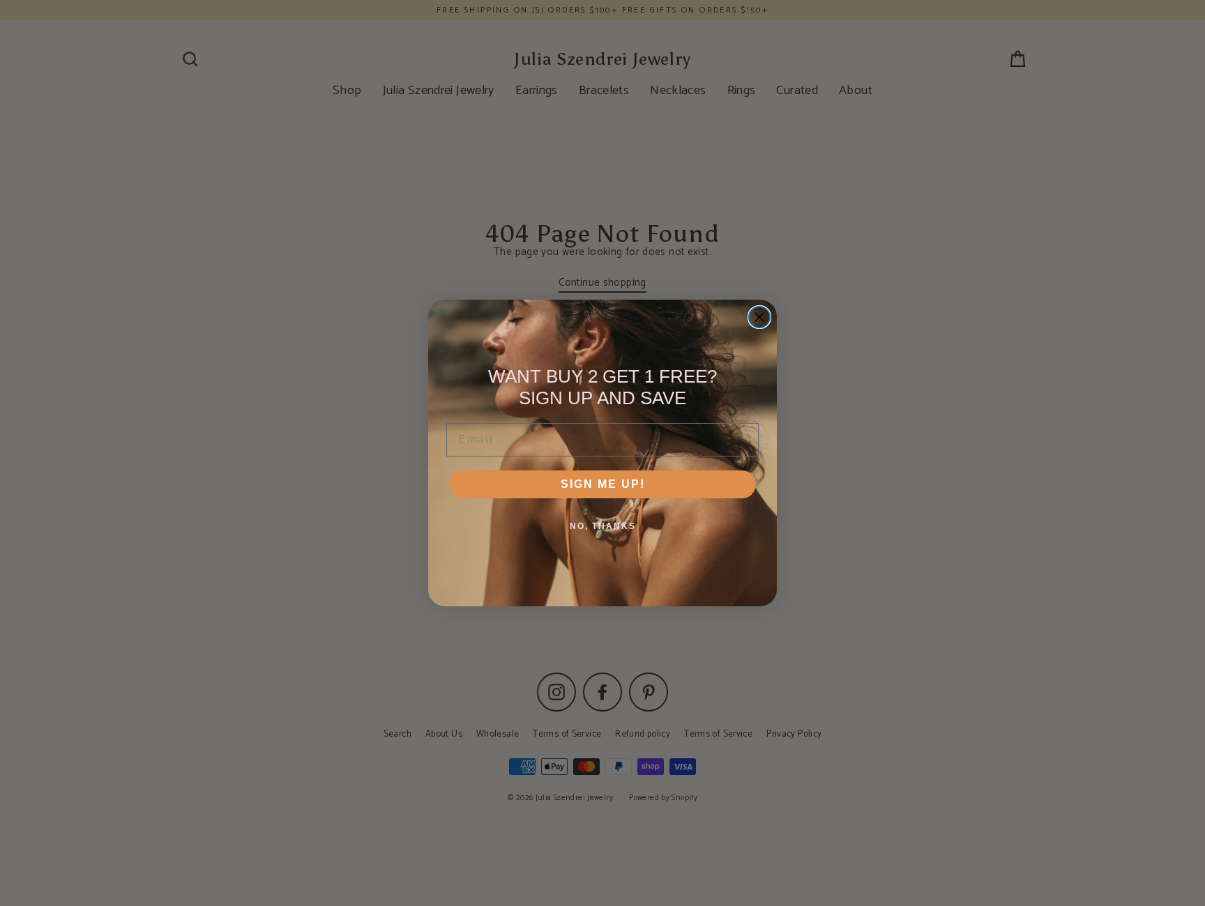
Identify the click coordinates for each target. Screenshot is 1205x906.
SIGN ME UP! (603, 484)
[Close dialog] (759, 317)
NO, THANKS (603, 526)
